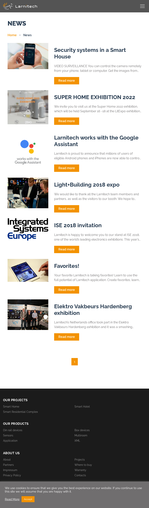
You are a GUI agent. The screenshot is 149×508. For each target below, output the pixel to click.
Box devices (82, 430)
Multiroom (80, 435)
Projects (79, 459)
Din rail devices (12, 430)
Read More (12, 499)
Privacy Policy (12, 475)
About (7, 459)
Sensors (8, 435)
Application (10, 440)
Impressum (10, 470)
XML (77, 440)
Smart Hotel (82, 406)
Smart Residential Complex (20, 411)
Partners (8, 464)
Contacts (80, 475)
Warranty (80, 470)
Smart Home (11, 406)
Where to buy (83, 464)
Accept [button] (28, 499)
